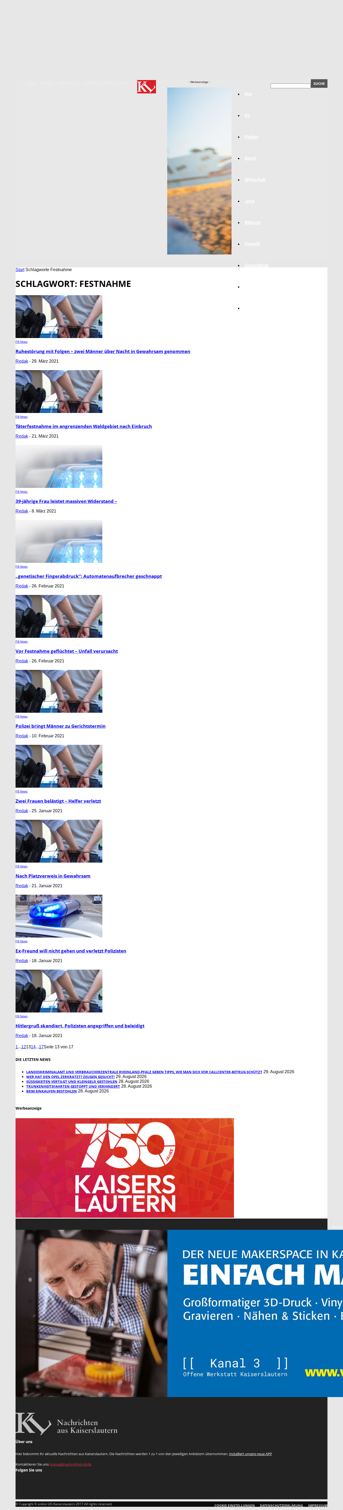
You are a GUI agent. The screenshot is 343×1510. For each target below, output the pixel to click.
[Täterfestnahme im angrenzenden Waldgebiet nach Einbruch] (59, 411)
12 (23, 1047)
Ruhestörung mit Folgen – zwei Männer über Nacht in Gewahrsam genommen (103, 351)
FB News (22, 341)
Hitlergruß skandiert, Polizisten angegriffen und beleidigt (80, 1026)
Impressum (69, 83)
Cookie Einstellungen (234, 1505)
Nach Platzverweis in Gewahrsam (53, 876)
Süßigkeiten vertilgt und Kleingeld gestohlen (71, 1081)
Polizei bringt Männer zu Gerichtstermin (61, 726)
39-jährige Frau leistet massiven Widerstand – (66, 501)
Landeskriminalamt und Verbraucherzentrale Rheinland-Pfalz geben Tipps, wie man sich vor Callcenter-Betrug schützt (144, 1071)
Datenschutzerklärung (106, 83)
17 (41, 1047)
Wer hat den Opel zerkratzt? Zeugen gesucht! (70, 1076)
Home (31, 83)
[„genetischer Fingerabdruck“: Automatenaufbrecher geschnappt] (59, 561)
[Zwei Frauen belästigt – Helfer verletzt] (59, 786)
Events (47, 83)
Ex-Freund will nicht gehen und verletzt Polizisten (71, 951)
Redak (22, 361)
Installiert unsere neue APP (250, 1453)
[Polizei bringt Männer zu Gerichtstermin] (59, 711)
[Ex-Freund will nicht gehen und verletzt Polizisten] (59, 936)
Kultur (251, 286)
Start (20, 269)
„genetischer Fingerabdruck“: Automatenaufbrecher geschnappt (89, 576)
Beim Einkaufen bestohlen (51, 1091)
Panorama (255, 308)
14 (33, 1047)
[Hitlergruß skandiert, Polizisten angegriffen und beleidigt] (59, 1011)
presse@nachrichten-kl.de (70, 1464)
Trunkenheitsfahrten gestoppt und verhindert (73, 1086)
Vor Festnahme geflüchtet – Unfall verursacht (67, 651)
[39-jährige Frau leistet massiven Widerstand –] (59, 486)
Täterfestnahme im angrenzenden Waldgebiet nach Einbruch (84, 426)
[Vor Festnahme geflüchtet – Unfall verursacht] (59, 636)
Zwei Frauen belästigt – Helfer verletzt (58, 801)
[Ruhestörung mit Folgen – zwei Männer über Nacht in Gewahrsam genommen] (59, 336)
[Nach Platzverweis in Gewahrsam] (59, 861)
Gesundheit (256, 265)
